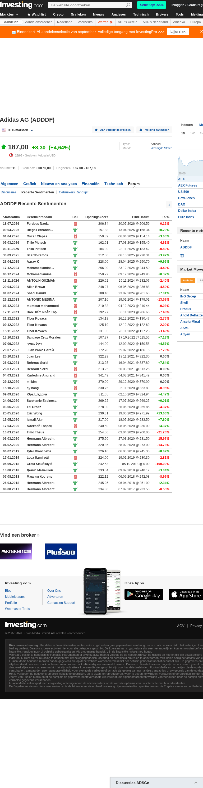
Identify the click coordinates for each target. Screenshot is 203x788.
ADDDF (186, 247)
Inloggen (178, 5)
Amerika (179, 22)
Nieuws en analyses (59, 184)
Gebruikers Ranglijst (73, 192)
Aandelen (11, 22)
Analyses (119, 14)
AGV (180, 626)
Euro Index (186, 217)
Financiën (91, 184)
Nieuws (98, 14)
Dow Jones (186, 198)
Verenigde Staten (161, 148)
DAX (181, 204)
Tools (180, 14)
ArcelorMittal (190, 322)
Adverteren (55, 597)
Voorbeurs (85, 22)
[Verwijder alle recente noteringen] (182, 254)
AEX (181, 179)
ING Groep (188, 296)
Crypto (58, 14)
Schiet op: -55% (152, 5)
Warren (103, 22)
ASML (184, 328)
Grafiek (29, 184)
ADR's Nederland (155, 22)
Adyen (185, 334)
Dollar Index (187, 211)
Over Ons (54, 591)
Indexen (187, 125)
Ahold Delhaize (191, 315)
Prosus (185, 309)
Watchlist (38, 14)
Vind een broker (18, 535)
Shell (184, 303)
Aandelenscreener (38, 22)
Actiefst (188, 280)
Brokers (162, 14)
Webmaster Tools (17, 609)
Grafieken (78, 14)
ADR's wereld (127, 22)
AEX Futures (187, 185)
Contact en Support (61, 603)
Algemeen (10, 184)
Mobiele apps (15, 597)
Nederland (64, 22)
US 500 (183, 192)
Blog (8, 591)
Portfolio (11, 603)
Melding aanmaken (157, 129)
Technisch (141, 14)
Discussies (8, 192)
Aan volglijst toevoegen (115, 129)
